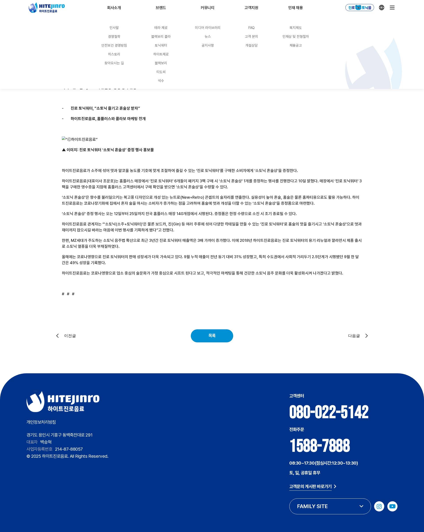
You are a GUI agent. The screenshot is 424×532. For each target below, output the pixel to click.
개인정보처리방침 (41, 422)
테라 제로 (161, 28)
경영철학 (114, 36)
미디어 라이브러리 (208, 28)
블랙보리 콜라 (161, 36)
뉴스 (208, 36)
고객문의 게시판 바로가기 (310, 486)
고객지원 (251, 7)
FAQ (251, 28)
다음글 (354, 336)
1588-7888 (319, 446)
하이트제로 (161, 54)
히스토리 (114, 54)
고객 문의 (251, 36)
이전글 (70, 336)
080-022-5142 (329, 412)
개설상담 (251, 45)
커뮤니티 (208, 7)
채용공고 (296, 45)
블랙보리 (161, 63)
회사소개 (114, 7)
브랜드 (161, 7)
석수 (161, 81)
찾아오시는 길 (114, 63)
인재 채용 (295, 7)
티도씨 (161, 72)
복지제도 (296, 28)
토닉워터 (161, 45)
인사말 (114, 28)
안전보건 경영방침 (114, 45)
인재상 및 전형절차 (295, 36)
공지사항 (208, 45)
